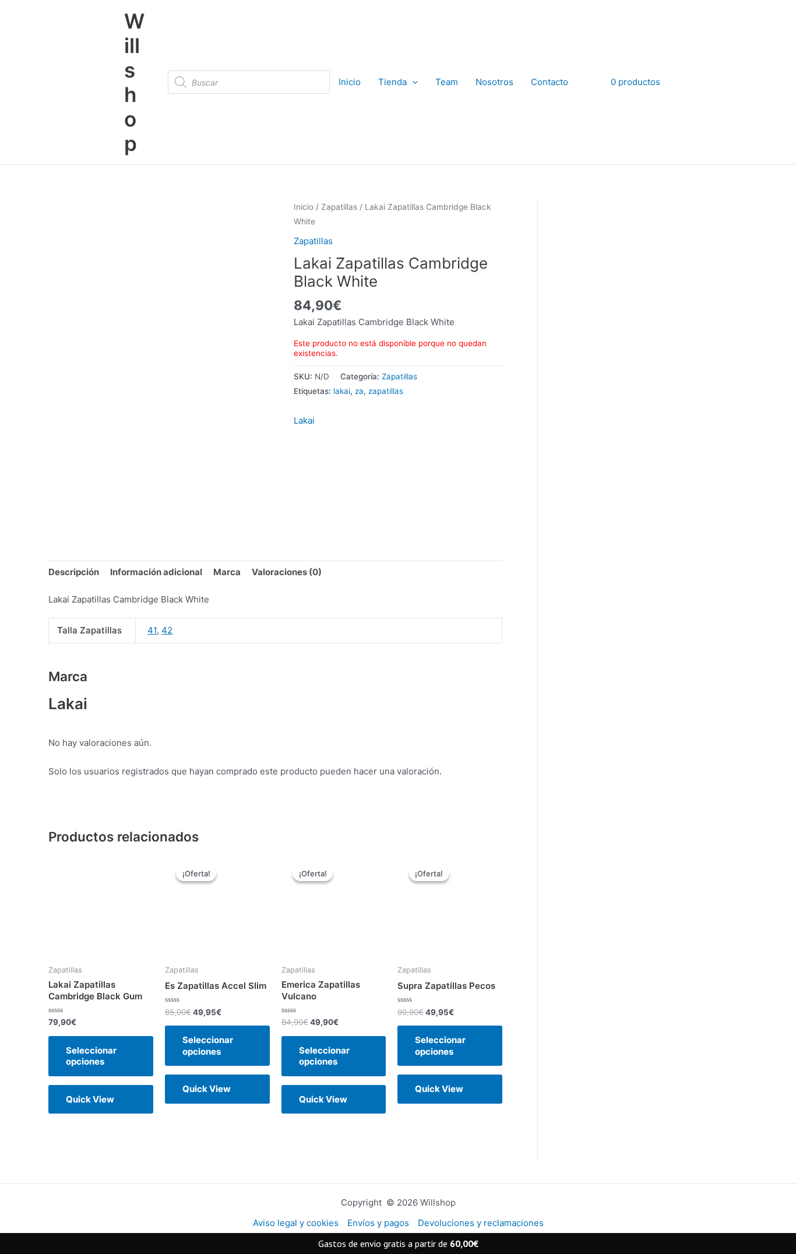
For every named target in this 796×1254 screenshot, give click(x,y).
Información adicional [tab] (156, 571)
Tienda (392, 81)
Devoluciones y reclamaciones (481, 1222)
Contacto (549, 81)
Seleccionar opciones (91, 1056)
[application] (412, 82)
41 (152, 630)
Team (446, 81)
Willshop (134, 82)
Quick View (90, 1099)
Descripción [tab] (73, 571)
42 (166, 630)
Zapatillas (339, 207)
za (359, 391)
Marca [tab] (227, 571)
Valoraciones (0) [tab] (287, 571)
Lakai (304, 420)
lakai (341, 391)
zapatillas (385, 391)
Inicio (350, 81)
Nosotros (494, 81)
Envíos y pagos (378, 1222)
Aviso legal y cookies (296, 1222)
